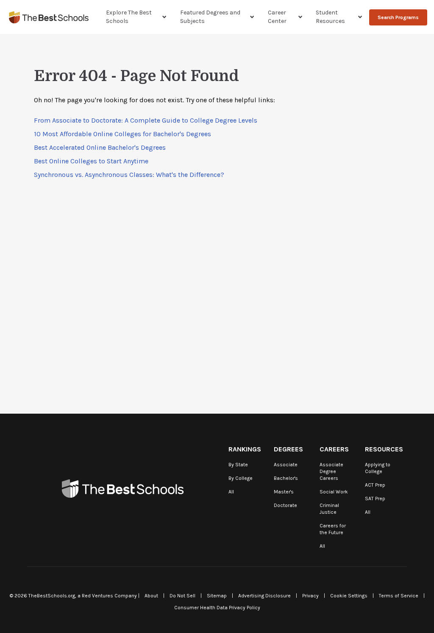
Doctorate (285, 505)
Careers (334, 449)
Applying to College (377, 468)
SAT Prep (375, 498)
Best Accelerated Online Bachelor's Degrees (100, 147)
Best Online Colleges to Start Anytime (91, 161)
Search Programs (398, 17)
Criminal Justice (329, 508)
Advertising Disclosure (264, 596)
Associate (286, 465)
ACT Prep (375, 485)
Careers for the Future (333, 529)
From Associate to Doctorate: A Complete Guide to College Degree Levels (145, 120)
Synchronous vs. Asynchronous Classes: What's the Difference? (129, 175)
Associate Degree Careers (331, 471)
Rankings (244, 449)
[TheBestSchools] (49, 17)
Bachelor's (286, 478)
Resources (384, 449)
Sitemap (217, 596)
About (151, 596)
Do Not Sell (182, 596)
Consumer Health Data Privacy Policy (217, 608)
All (231, 492)
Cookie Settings (348, 596)
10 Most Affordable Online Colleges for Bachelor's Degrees (122, 134)
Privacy (310, 596)
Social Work (334, 492)
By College (240, 478)
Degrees (288, 449)
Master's (284, 492)
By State (238, 465)
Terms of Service (398, 596)
